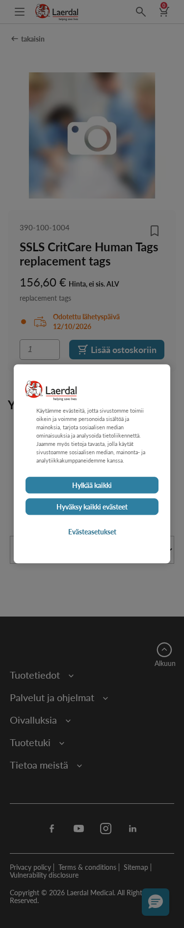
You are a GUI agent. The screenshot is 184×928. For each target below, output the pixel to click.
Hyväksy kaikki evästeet (92, 507)
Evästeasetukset (92, 532)
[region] (92, 463)
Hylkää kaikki (92, 485)
